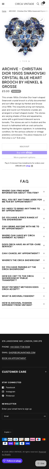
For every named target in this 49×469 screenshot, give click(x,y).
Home (4, 11)
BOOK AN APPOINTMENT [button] (14, 358)
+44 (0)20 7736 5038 (20, 347)
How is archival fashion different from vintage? (17, 304)
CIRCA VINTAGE (24, 4)
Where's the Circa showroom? (21, 260)
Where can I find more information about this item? (20, 191)
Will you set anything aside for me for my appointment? (22, 200)
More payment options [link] (24, 157)
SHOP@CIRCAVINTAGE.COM (22, 352)
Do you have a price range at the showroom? (20, 218)
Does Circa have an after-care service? (21, 245)
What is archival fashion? (18, 296)
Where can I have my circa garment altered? (18, 236)
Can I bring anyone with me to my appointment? (20, 227)
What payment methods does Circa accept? (20, 288)
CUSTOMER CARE (14, 371)
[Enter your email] (44, 416)
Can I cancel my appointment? (21, 253)
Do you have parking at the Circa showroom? (19, 268)
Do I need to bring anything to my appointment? (21, 209)
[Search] (38, 4)
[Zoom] (41, 19)
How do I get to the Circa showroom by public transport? (18, 278)
